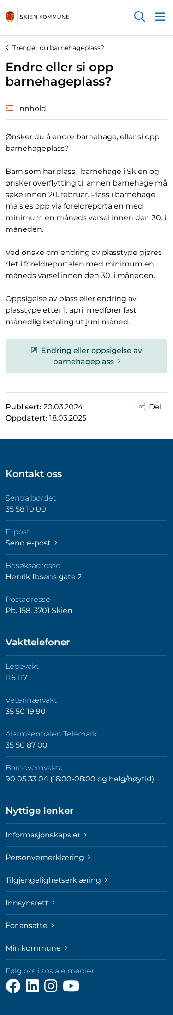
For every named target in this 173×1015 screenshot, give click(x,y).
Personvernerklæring (46, 857)
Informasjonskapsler (44, 834)
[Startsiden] (38, 16)
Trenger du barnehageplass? (58, 47)
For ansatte (27, 925)
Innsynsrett (28, 902)
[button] (139, 17)
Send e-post (29, 542)
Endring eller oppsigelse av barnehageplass (91, 356)
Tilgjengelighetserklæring (54, 880)
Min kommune (34, 948)
